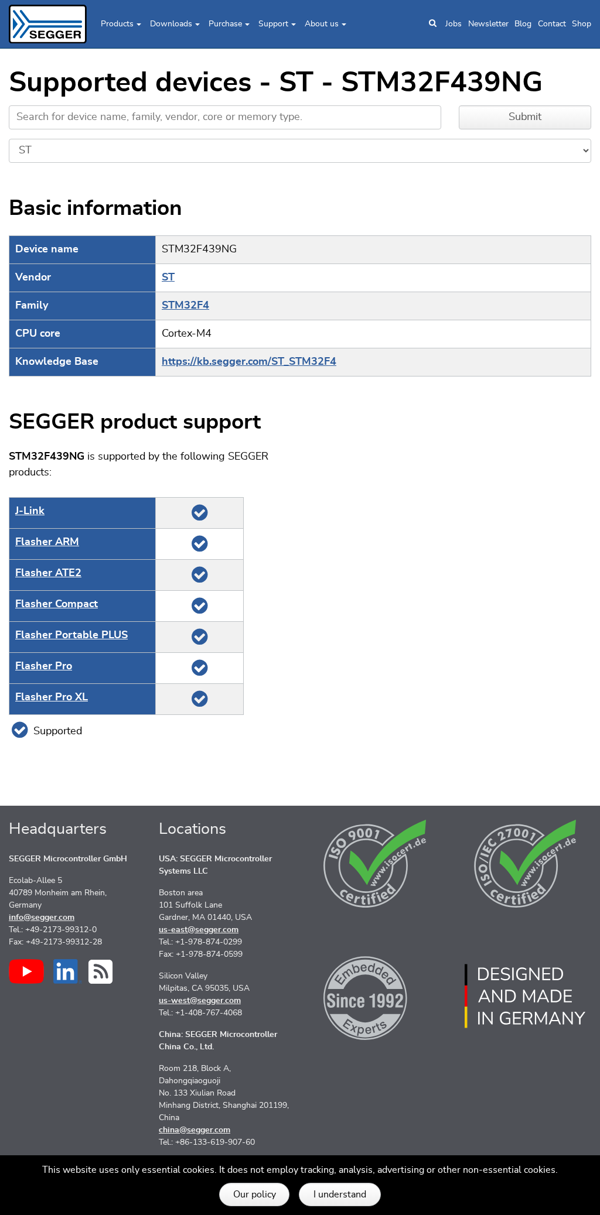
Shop (581, 24)
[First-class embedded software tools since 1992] (375, 996)
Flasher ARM (47, 542)
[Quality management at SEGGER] (375, 864)
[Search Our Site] (432, 24)
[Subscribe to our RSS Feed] (100, 971)
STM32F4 (185, 305)
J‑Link (30, 511)
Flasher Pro (43, 666)
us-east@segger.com (198, 930)
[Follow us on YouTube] (26, 971)
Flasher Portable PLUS (71, 635)
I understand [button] (339, 1194)
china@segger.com (194, 1130)
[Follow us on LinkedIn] (67, 971)
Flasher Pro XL (51, 697)
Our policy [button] (254, 1194)
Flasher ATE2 (48, 573)
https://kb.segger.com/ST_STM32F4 (249, 362)
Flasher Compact (56, 604)
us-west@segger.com (200, 1001)
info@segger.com (41, 917)
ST (168, 277)
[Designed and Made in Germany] (525, 996)
